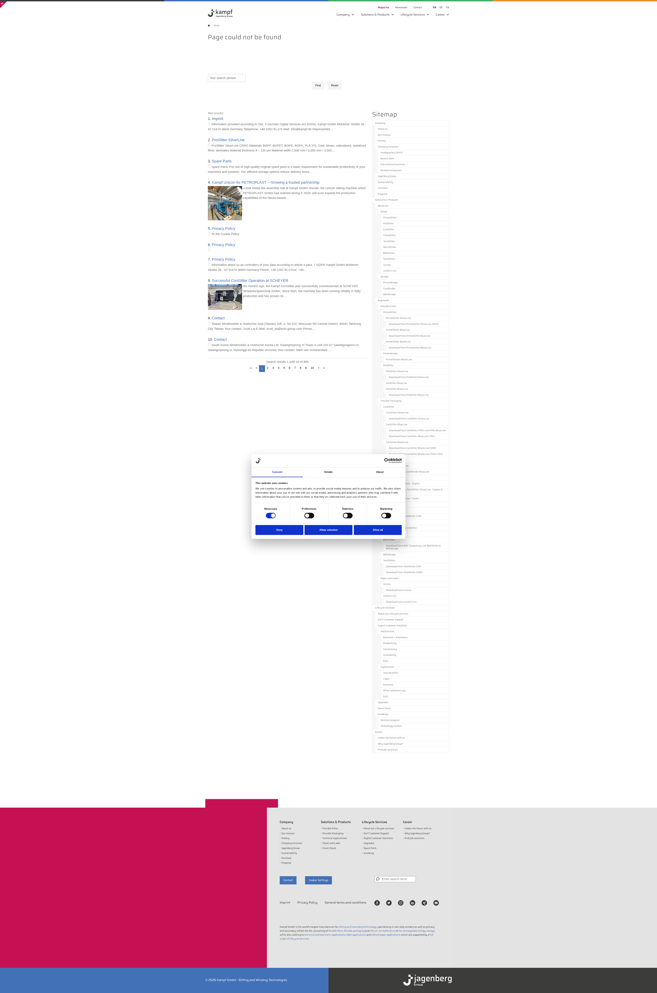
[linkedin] (412, 902)
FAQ (385, 661)
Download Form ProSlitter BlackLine (409, 395)
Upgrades (383, 702)
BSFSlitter (389, 253)
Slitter (384, 211)
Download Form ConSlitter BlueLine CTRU (412, 436)
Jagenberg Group (387, 176)
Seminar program (390, 720)
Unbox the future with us (391, 738)
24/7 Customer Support (390, 619)
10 (312, 367)
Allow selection (328, 529)
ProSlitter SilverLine (228, 140)
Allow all (378, 529)
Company (380, 123)
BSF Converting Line (394, 534)
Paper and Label (389, 578)
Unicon (387, 265)
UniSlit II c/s (389, 271)
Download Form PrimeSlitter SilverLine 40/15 (413, 324)
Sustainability (385, 182)
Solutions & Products (386, 200)
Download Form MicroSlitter (401, 528)
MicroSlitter (389, 247)
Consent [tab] (277, 471)
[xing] (424, 902)
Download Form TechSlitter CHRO (404, 572)
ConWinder (389, 288)
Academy (383, 714)
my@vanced (387, 667)
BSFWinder (389, 294)
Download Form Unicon (398, 590)
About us (383, 129)
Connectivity (390, 649)
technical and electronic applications (324, 935)
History (382, 141)
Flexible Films (388, 306)
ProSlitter (388, 223)
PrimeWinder (390, 282)
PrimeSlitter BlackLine (398, 342)
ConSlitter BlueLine (396, 424)
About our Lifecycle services (393, 614)
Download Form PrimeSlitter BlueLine (409, 336)
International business (393, 164)
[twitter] (389, 902)
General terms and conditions (345, 902)
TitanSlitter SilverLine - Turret (402, 498)
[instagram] (400, 902)
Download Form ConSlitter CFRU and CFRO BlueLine (417, 430)
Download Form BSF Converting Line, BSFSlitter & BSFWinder (413, 547)
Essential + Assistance (395, 637)
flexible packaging (354, 931)
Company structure (388, 147)
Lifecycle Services (385, 608)
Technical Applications (393, 504)
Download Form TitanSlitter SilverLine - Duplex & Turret (416, 491)
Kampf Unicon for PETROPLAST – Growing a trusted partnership (265, 182)
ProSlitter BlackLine (397, 389)
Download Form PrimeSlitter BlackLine (410, 348)
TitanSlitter (389, 235)
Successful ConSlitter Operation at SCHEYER (250, 280)
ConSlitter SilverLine (397, 412)
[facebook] (377, 902)
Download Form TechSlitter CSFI (403, 566)
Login (386, 679)
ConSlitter (388, 229)
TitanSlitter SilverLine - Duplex (403, 483)
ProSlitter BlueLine (396, 383)
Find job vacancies (388, 749)
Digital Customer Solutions (392, 625)
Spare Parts (221, 161)
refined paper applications (385, 935)
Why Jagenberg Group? (390, 744)
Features (388, 684)
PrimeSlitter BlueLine (398, 330)
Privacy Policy (223, 228)
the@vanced (387, 631)
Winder (385, 277)
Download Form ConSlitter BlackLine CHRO (412, 448)
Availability (389, 655)
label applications (356, 935)
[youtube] (436, 902)
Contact (218, 318)
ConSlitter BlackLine (397, 442)
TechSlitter (389, 241)
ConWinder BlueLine (397, 466)
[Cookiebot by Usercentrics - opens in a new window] (387, 460)
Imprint (217, 119)
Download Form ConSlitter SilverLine (409, 418)
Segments (383, 300)
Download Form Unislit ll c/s (401, 602)
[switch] (309, 515)
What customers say (394, 690)
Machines (383, 206)
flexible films (335, 931)
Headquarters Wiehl (392, 152)
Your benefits (390, 673)
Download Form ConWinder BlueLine (409, 472)
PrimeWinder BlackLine (399, 359)
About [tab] (380, 471)
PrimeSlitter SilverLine (398, 318)
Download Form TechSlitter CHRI (404, 516)
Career (378, 732)
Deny (279, 529)
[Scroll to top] (649, 985)
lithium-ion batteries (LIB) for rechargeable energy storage (402, 931)
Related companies (391, 170)
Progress (383, 194)
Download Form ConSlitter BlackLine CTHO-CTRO (416, 454)
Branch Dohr (387, 158)
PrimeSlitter (390, 217)
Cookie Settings (318, 880)
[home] (209, 25)
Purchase (383, 188)
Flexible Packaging (391, 401)
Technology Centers (391, 726)
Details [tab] (328, 471)
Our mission (384, 135)
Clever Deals (329, 848)
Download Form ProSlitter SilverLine (409, 377)
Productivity (389, 643)
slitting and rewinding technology (358, 927)
